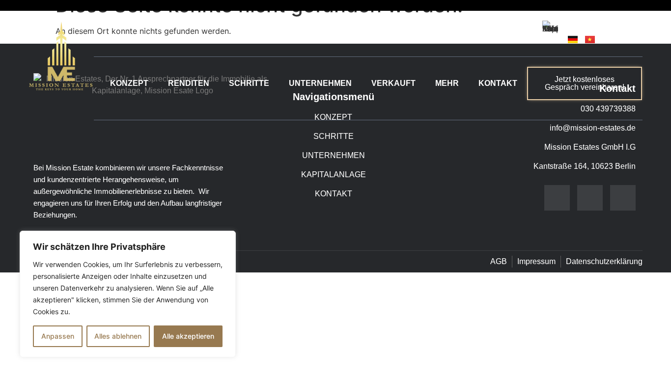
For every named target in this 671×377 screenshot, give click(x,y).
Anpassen (57, 336)
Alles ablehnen (117, 336)
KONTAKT (497, 83)
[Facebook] (557, 198)
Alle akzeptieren (188, 336)
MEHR (447, 83)
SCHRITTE (249, 83)
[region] (128, 294)
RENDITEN (188, 83)
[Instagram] (590, 198)
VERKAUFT (393, 83)
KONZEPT (129, 83)
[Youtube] (623, 198)
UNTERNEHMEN (320, 83)
